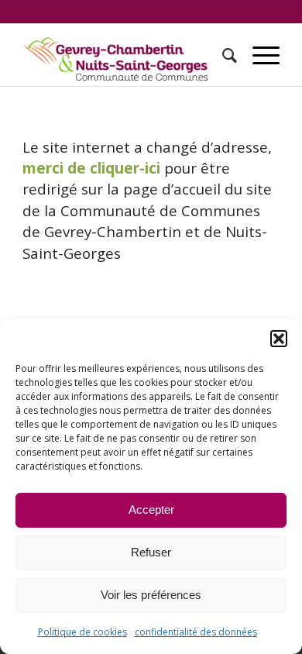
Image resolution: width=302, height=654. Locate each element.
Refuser (151, 552)
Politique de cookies (82, 632)
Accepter (151, 509)
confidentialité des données (196, 632)
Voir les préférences (151, 594)
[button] (279, 338)
